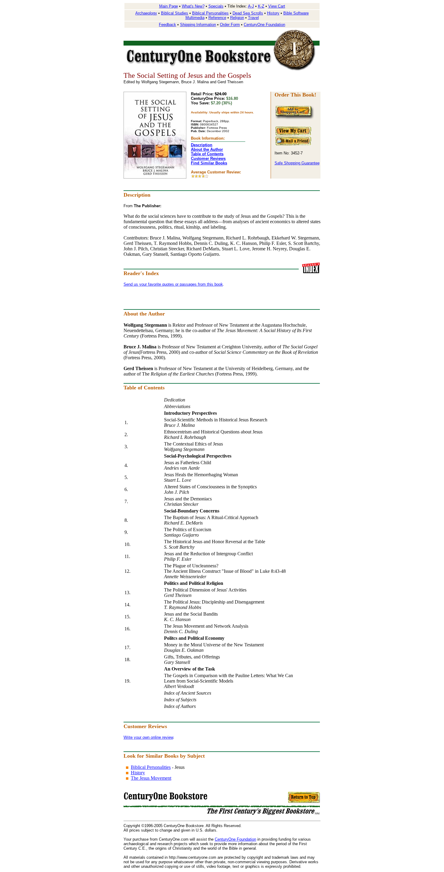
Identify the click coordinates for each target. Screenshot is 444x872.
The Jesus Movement (151, 778)
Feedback (167, 24)
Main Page (168, 6)
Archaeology (146, 13)
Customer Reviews (208, 158)
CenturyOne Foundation (264, 24)
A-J (251, 6)
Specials (216, 6)
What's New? (193, 6)
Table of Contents (207, 154)
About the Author (207, 149)
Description (201, 145)
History (273, 13)
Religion (237, 17)
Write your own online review (148, 737)
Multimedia (194, 17)
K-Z (261, 6)
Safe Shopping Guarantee (297, 163)
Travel (253, 17)
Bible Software (296, 13)
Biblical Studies (174, 13)
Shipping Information (198, 24)
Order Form (230, 24)
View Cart (276, 6)
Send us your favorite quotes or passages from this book (173, 284)
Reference (217, 17)
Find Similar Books (209, 163)
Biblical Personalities (210, 13)
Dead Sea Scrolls (248, 13)
